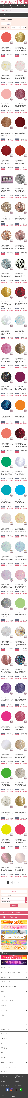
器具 (2, 1052)
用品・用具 (4, 1048)
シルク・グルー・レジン (7, 1000)
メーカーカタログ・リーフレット (10, 1067)
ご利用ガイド (4, 1076)
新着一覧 (10, 7)
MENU (25, 3)
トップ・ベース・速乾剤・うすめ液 (10, 972)
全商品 (2, 10)
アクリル (3, 996)
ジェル (2, 23)
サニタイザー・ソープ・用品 (8, 986)
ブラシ (2, 1015)
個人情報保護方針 (5, 1085)
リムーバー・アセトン (7, 977)
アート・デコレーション (7, 1034)
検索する (14, 905)
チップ (2, 1024)
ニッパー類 (4, 1010)
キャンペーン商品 (8, 23)
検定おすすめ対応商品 (7, 1062)
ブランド (24, 7)
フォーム (3, 1019)
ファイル (3, 1005)
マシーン (3, 1043)
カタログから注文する (14, 912)
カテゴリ (17, 7)
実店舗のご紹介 (14, 917)
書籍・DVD (4, 1057)
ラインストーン (5, 1029)
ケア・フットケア (5, 982)
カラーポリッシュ (5, 967)
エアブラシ (4, 1038)
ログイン (3, 7)
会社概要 (3, 1081)
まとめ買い (4, 1071)
